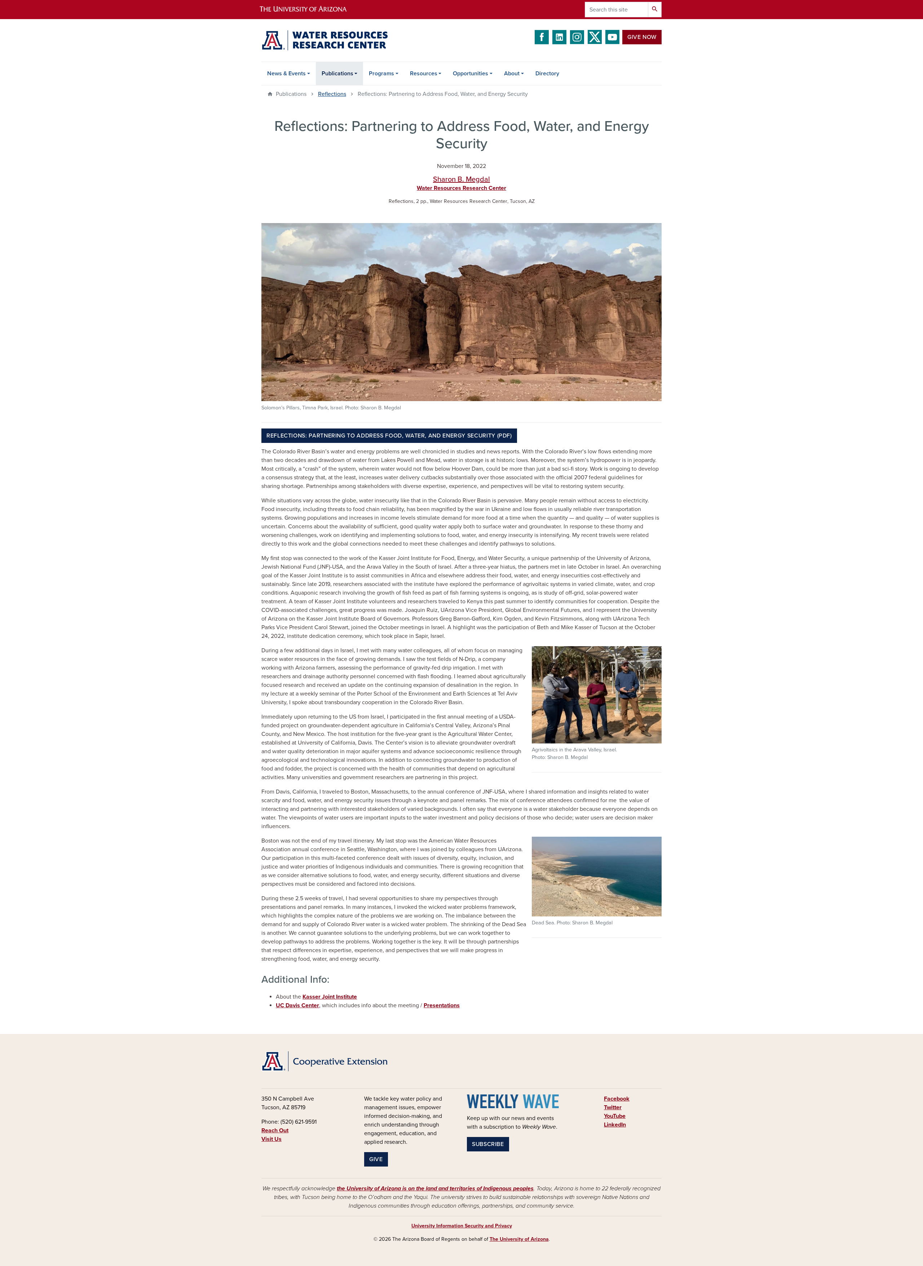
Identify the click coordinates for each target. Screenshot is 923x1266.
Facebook (617, 1098)
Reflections (332, 94)
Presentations (442, 1005)
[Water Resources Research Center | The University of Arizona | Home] (324, 40)
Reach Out (274, 1130)
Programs (381, 73)
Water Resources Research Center (461, 188)
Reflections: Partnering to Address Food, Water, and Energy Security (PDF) (389, 435)
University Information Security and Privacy (461, 1226)
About (512, 73)
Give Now (642, 37)
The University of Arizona (519, 1239)
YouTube (615, 1116)
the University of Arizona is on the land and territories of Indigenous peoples (435, 1188)
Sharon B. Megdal (461, 179)
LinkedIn (615, 1124)
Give (376, 1159)
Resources (423, 73)
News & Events (286, 73)
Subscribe (488, 1144)
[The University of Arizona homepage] (309, 9)
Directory (547, 73)
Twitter (613, 1107)
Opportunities (470, 73)
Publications (337, 73)
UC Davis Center (297, 1005)
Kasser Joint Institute (329, 996)
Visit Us (271, 1139)
